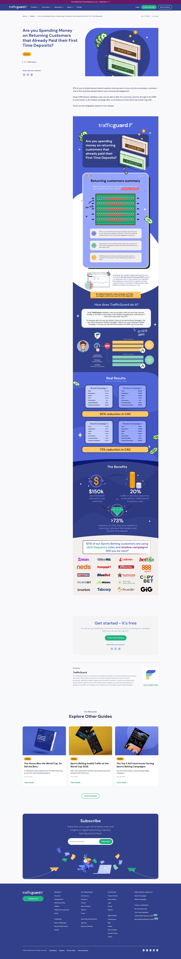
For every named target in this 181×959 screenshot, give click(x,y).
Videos (110, 937)
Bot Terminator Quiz (141, 909)
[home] (18, 7)
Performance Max (59, 903)
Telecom (83, 910)
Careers (56, 930)
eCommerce (85, 896)
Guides (110, 926)
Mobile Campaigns (140, 899)
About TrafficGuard (60, 923)
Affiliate (56, 906)
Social (56, 913)
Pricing (79, 7)
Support (110, 910)
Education (84, 899)
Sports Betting (85, 906)
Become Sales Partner (61, 926)
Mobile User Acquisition (61, 910)
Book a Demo (165, 7)
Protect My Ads (149, 7)
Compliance (53, 950)
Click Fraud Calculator (141, 912)
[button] (35, 7)
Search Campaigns (140, 896)
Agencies (84, 923)
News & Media (112, 930)
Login (137, 7)
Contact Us (33, 899)
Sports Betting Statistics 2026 (144, 919)
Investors (62, 950)
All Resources (112, 919)
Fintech (83, 903)
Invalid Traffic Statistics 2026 (144, 916)
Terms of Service (83, 950)
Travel (83, 913)
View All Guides (90, 796)
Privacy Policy (71, 950)
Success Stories (113, 933)
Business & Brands (87, 926)
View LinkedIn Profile (150, 685)
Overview (57, 896)
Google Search (58, 899)
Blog (109, 923)
